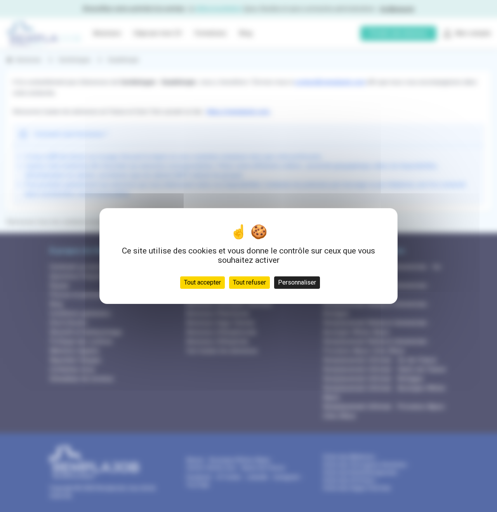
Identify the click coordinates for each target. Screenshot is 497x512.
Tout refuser (249, 282)
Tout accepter (202, 282)
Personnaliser (297, 282)
